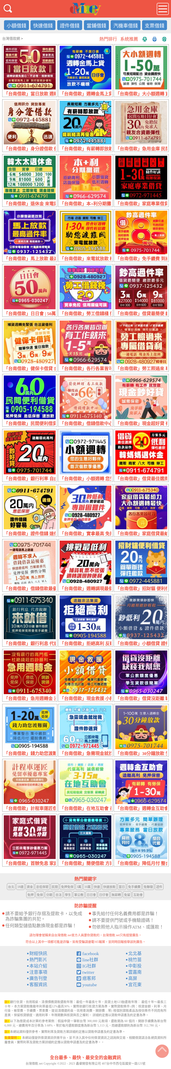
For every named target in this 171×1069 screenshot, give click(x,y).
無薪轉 (116, 895)
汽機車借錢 (125, 25)
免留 (127, 895)
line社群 (90, 959)
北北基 (135, 953)
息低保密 (42, 887)
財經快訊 (38, 953)
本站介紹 (38, 966)
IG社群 (89, 966)
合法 (58, 895)
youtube (89, 984)
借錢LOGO (85, 9)
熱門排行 (108, 39)
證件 (159, 887)
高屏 (132, 978)
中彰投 (135, 966)
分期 (49, 895)
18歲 (20, 887)
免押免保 (67, 887)
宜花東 (135, 984)
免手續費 (134, 887)
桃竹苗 (135, 959)
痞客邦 (89, 978)
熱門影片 (38, 959)
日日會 (91, 895)
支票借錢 (154, 25)
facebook (90, 953)
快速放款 (109, 887)
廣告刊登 (38, 978)
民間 (55, 887)
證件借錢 (69, 25)
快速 (97, 887)
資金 (30, 887)
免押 (30, 895)
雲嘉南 (135, 972)
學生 (68, 895)
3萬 (79, 887)
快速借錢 (43, 25)
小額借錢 (16, 25)
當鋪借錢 (96, 25)
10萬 (87, 887)
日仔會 (103, 895)
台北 (11, 887)
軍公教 (78, 895)
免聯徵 (148, 887)
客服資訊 (38, 984)
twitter (88, 972)
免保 (40, 895)
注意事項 (38, 972)
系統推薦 (129, 39)
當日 (122, 887)
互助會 (138, 895)
